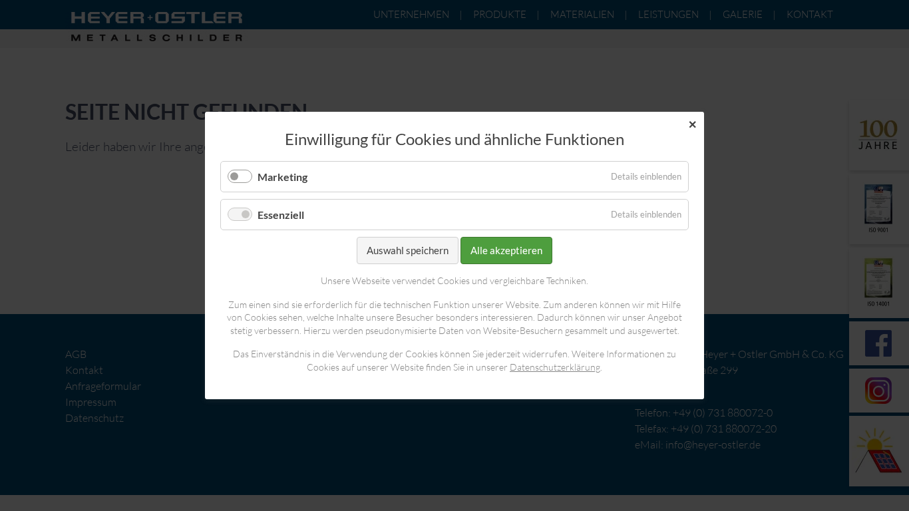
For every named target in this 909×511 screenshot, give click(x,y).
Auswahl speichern (408, 250)
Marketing (282, 176)
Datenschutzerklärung (555, 367)
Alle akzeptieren (506, 250)
